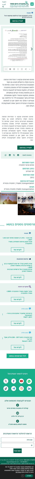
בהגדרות (18, 472)
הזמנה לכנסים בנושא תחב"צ (17, 424)
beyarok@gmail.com (13, 462)
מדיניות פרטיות (5, 463)
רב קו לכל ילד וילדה (17, 416)
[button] (32, 4)
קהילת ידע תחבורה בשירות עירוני (17, 408)
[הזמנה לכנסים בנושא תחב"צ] (17, 421)
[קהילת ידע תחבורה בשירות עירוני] (17, 405)
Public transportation (25, 183)
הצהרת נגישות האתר (15, 463)
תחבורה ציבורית (9, 183)
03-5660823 (24, 462)
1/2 (6, 69)
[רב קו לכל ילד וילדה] (17, 413)
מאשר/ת (29, 476)
